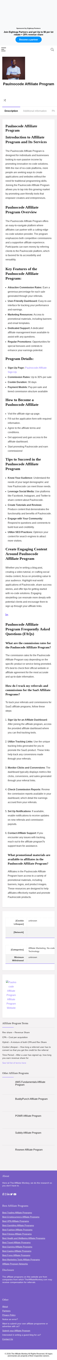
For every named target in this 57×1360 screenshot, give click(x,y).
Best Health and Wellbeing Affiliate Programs (23, 1238)
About (5, 1306)
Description (11, 111)
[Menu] (3, 50)
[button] (3, 1194)
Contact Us (7, 1339)
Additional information (35, 111)
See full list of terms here (14, 1063)
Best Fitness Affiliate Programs (17, 1234)
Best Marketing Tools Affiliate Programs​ (21, 1259)
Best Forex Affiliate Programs (16, 1255)
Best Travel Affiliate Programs (16, 1242)
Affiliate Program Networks (15, 1264)
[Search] (52, 50)
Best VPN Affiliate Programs (15, 1221)
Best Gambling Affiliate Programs (18, 1225)
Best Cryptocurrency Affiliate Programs (20, 1217)
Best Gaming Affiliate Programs (17, 1247)
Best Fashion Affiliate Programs (17, 1229)
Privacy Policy (9, 1315)
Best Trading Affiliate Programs (17, 1212)
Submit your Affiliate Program (16, 1330)
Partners (6, 1311)
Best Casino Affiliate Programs (16, 1251)
